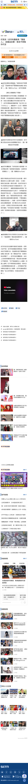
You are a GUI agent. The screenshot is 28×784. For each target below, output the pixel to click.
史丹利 (5, 83)
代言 (2, 86)
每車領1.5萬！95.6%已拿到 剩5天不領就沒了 (13, 548)
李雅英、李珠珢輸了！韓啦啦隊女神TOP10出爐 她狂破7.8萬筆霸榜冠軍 (13, 696)
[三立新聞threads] (23, 772)
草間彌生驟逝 (11, 5)
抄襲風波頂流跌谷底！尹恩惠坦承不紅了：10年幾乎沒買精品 (22, 728)
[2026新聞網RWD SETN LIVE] (2, 1)
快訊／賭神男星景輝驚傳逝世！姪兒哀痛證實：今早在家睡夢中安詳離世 (22, 696)
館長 (14, 83)
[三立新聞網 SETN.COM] (1, 4)
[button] (21, 1)
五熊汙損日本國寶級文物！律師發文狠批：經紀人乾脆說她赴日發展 (4, 696)
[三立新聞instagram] (10, 772)
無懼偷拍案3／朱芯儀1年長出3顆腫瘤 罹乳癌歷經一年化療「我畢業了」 (4, 728)
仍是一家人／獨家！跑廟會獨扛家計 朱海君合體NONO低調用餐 (4, 712)
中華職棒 (6, 563)
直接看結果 (8, 57)
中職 (14, 563)
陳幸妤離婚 (19, 5)
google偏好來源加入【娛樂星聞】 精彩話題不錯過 (15, 329)
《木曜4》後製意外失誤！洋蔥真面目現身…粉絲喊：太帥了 (13, 728)
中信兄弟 (21, 563)
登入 (26, 1)
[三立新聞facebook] (6, 772)
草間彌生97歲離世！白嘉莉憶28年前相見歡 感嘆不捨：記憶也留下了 (13, 712)
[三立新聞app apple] (6, 776)
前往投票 (20, 57)
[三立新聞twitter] (19, 772)
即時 (5, 5)
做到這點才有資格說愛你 (9, 332)
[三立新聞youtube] (2, 772)
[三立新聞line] (15, 772)
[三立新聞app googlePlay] (17, 776)
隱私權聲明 (3, 780)
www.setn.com (15, 780)
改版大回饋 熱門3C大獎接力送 (11, 326)
